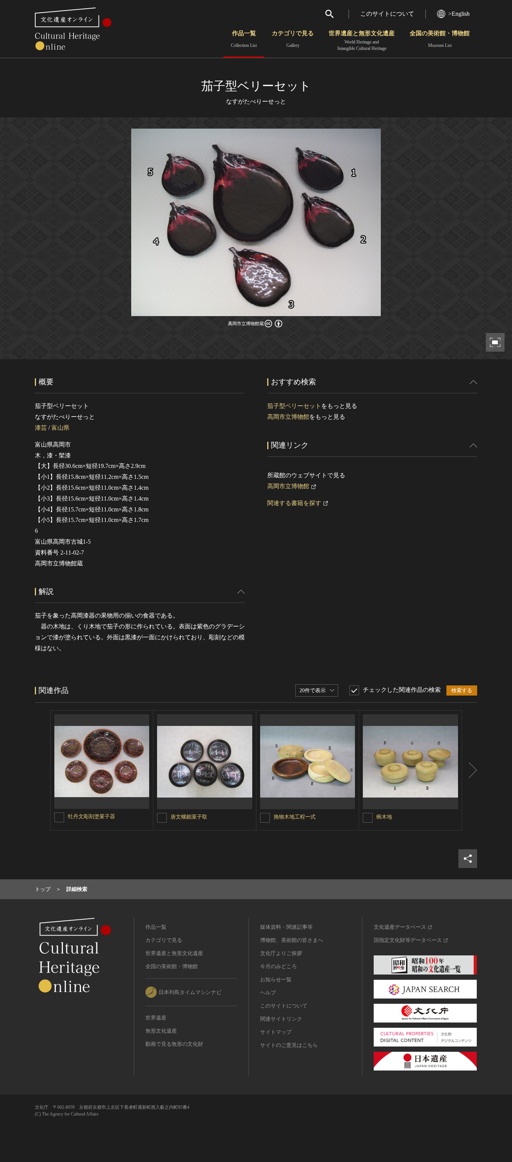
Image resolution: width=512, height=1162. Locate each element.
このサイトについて (387, 13)
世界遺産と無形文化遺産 (362, 40)
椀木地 (384, 817)
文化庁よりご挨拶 (281, 953)
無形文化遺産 (161, 1031)
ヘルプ (268, 993)
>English (459, 13)
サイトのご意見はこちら (289, 1045)
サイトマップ (276, 1032)
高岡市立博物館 (288, 417)
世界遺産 (155, 1018)
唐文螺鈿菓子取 (189, 817)
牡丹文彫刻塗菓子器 (91, 816)
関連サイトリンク (281, 1019)
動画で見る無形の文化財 (174, 1044)
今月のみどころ (278, 966)
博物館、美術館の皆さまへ (291, 940)
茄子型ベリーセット (294, 406)
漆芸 (41, 427)
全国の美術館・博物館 (440, 39)
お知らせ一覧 (276, 979)
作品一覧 (244, 39)
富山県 (60, 427)
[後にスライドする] (469, 770)
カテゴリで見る (293, 39)
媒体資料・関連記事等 (286, 927)
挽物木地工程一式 (295, 817)
